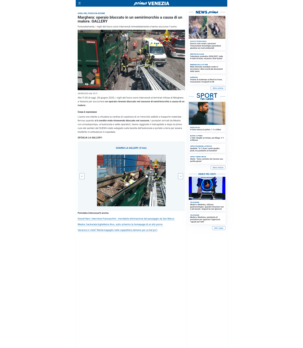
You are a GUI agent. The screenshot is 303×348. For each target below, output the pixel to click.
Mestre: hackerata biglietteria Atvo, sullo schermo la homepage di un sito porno (120, 224)
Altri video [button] (218, 228)
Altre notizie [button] (218, 88)
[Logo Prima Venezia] (151, 3)
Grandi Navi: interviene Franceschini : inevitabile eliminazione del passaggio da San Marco (126, 218)
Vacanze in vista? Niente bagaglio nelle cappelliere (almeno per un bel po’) (117, 230)
